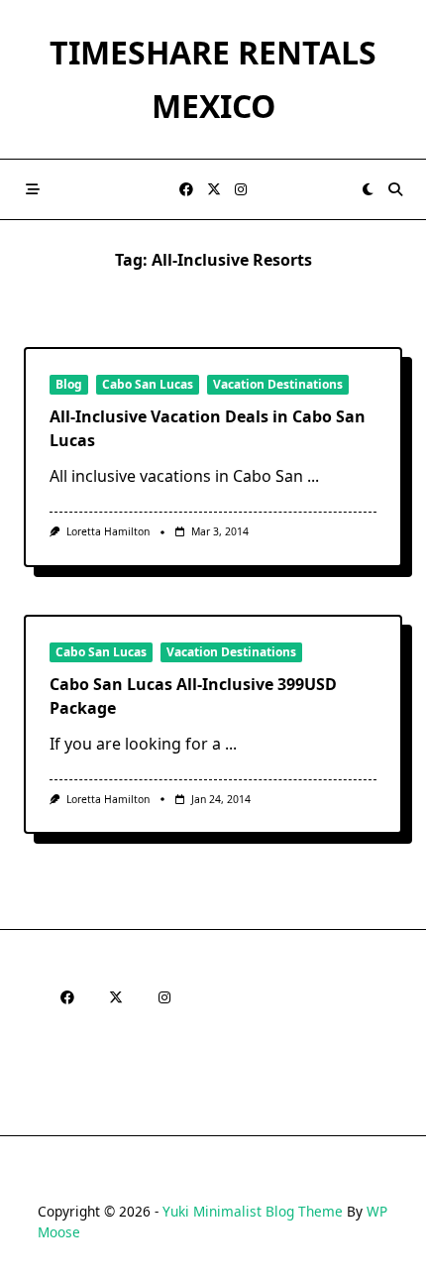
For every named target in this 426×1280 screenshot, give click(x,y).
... (313, 476)
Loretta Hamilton (108, 531)
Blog (68, 384)
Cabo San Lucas (147, 384)
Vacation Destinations (278, 384)
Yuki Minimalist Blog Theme (252, 1211)
